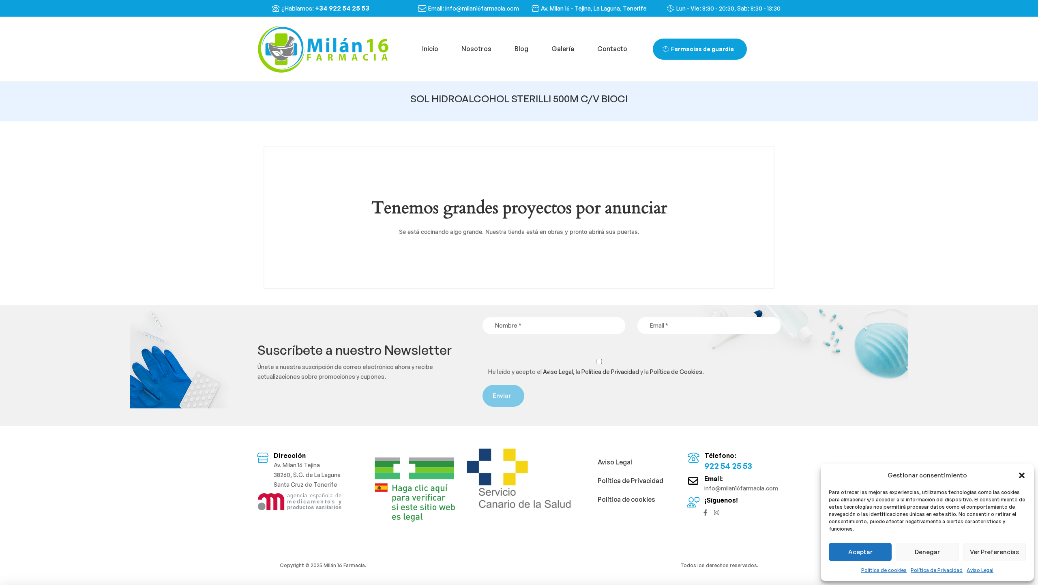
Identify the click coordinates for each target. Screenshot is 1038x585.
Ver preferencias (994, 552)
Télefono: (720, 455)
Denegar (927, 552)
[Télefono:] (693, 458)
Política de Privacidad (937, 570)
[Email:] (693, 481)
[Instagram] (717, 512)
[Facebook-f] (705, 512)
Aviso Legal (980, 570)
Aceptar (860, 552)
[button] (1022, 475)
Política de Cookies (676, 371)
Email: (713, 479)
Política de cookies (884, 570)
